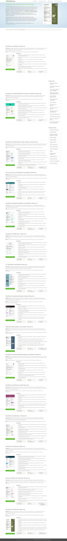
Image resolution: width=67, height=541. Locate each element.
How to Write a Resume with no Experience (54, 122)
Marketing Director (53, 158)
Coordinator (16, 29)
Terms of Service (25, 539)
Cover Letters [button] (42, 1)
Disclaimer (31, 539)
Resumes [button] (35, 1)
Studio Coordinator (53, 163)
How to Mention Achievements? (53, 96)
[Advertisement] (33, 38)
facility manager (26, 6)
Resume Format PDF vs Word (54, 119)
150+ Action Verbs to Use (54, 114)
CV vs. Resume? (53, 102)
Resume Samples (11, 29)
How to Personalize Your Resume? (55, 87)
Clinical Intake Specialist (54, 161)
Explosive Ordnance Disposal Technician (54, 135)
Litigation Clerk (53, 142)
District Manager (53, 137)
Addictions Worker (53, 156)
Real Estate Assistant (54, 146)
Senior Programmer (54, 144)
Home (7, 29)
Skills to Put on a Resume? (53, 105)
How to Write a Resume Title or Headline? (54, 90)
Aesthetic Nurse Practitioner (53, 154)
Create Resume (57, 1)
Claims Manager (53, 139)
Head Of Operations (54, 148)
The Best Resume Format (55, 116)
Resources (50, 1)
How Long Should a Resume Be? (54, 100)
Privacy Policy (19, 539)
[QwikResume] (11, 1)
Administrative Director (54, 129)
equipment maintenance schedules (26, 12)
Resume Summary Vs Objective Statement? (54, 93)
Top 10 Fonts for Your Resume (54, 108)
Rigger (51, 151)
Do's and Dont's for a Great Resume (54, 111)
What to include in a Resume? (54, 84)
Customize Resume (10, 69)
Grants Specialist (53, 132)
